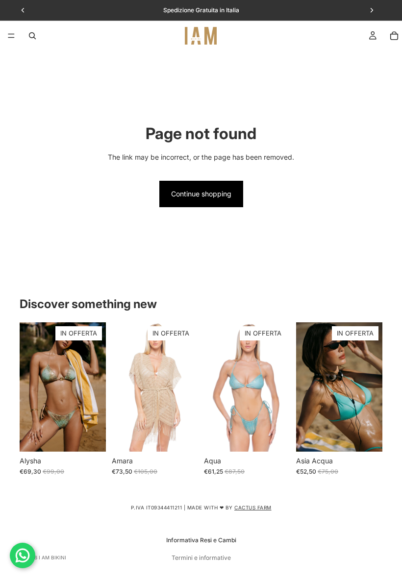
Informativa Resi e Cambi (201, 540)
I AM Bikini (52, 557)
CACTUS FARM (253, 507)
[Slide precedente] (30, 387)
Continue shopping (201, 194)
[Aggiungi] (183, 436)
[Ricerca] (32, 36)
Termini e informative (201, 557)
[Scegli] (91, 436)
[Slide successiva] (95, 387)
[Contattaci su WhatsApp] (22, 555)
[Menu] (11, 35)
